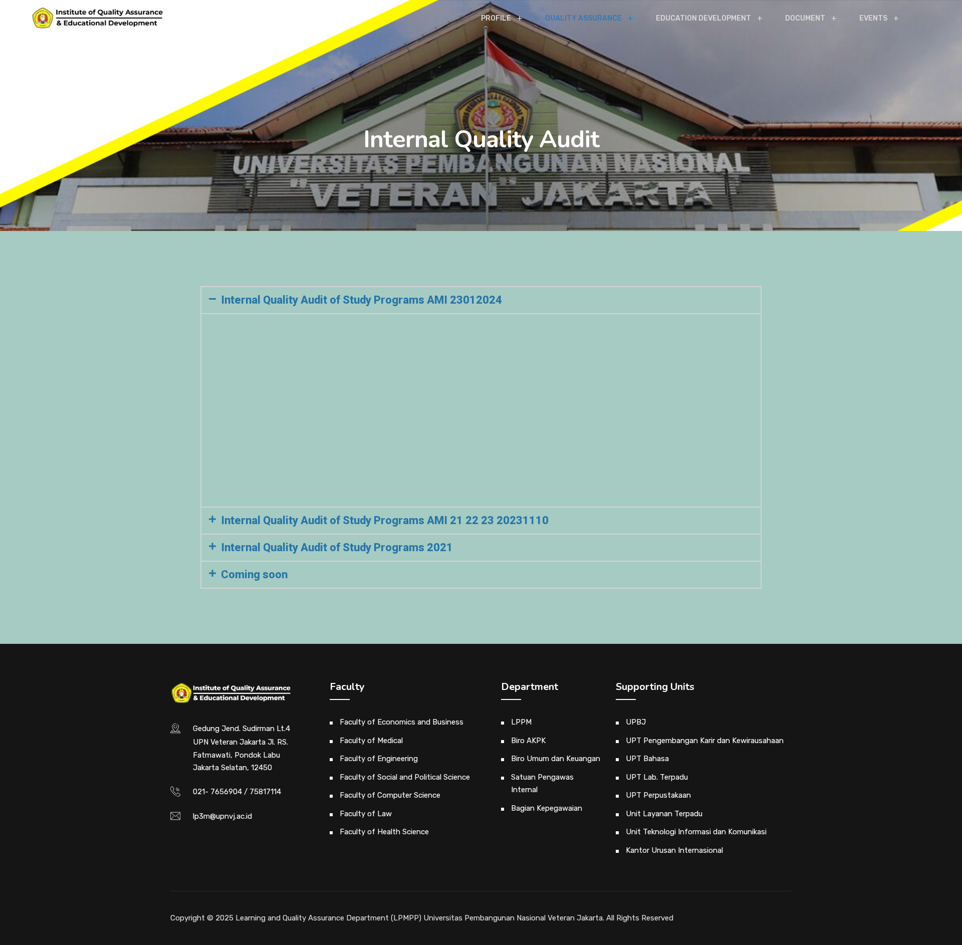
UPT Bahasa (647, 758)
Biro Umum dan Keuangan (555, 758)
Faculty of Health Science (384, 831)
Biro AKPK (528, 740)
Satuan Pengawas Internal (542, 784)
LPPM (521, 722)
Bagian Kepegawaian (546, 808)
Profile (496, 18)
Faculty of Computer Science (390, 795)
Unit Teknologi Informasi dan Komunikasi (696, 831)
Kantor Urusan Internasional (674, 850)
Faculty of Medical (371, 740)
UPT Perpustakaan (658, 795)
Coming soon (254, 574)
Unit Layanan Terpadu (664, 813)
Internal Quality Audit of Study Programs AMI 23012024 (361, 300)
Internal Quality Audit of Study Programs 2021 (337, 547)
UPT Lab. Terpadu (657, 777)
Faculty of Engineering (379, 758)
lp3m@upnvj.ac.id (222, 816)
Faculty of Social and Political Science (405, 777)
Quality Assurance (583, 18)
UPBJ (636, 722)
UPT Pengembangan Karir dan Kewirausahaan (705, 740)
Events (873, 18)
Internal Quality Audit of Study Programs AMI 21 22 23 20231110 (385, 520)
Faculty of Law (366, 813)
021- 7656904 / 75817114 (237, 791)
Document (805, 18)
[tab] (481, 300)
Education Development (703, 18)
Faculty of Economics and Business (401, 722)
